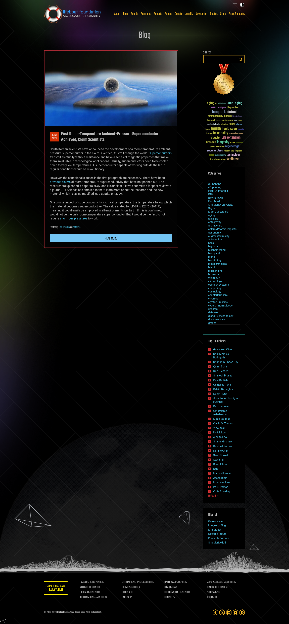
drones (212, 323)
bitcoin (228, 116)
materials (76, 227)
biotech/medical (217, 263)
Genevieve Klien (222, 349)
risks (232, 151)
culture (236, 120)
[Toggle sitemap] (235, 5)
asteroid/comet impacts (222, 229)
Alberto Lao (220, 437)
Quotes (214, 14)
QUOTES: (210, 597)
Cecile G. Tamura (223, 423)
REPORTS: (126, 592)
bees (211, 243)
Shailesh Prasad (222, 375)
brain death (211, 120)
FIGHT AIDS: (85, 592)
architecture (215, 225)
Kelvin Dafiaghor (223, 389)
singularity (238, 151)
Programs (146, 14)
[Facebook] (215, 612)
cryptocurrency (227, 120)
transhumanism (218, 159)
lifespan (211, 142)
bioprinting (214, 260)
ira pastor (215, 138)
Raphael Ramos (222, 446)
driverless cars (216, 319)
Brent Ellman (220, 464)
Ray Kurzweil (215, 197)
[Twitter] (222, 612)
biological (214, 253)
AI (216, 103)
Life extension (230, 137)
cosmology (214, 291)
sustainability (220, 155)
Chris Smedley (221, 491)
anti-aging (235, 103)
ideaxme (209, 134)
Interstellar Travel (236, 133)
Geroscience (215, 521)
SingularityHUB (217, 542)
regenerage (232, 146)
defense (213, 312)
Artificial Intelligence (218, 108)
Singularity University (220, 204)
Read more (111, 238)
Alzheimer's (222, 104)
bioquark (219, 112)
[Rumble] (242, 612)
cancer (219, 120)
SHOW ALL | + (213, 496)
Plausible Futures (218, 538)
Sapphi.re (97, 612)
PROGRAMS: (212, 592)
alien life (213, 218)
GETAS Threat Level (56, 588)
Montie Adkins (221, 482)
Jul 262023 (54, 137)
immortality (220, 133)
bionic (211, 256)
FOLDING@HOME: (171, 592)
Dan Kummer (221, 406)
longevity (223, 142)
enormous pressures (73, 218)
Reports (158, 14)
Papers (168, 14)
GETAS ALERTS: (213, 582)
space (211, 154)
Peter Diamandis (218, 190)
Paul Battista (220, 380)
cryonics (213, 298)
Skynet (212, 208)
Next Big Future (217, 533)
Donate (178, 14)
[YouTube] (235, 612)
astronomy (214, 232)
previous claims (60, 182)
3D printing (214, 184)
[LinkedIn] (228, 612)
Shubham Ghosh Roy (225, 362)
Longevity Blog (217, 525)
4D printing (214, 187)
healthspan (229, 129)
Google (208, 129)
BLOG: (124, 587)
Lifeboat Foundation (65, 612)
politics (212, 147)
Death (240, 120)
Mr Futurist (214, 529)
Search (240, 59)
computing (214, 288)
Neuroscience (239, 143)
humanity (241, 129)
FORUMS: (168, 597)
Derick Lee (219, 432)
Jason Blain (220, 478)
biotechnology (215, 116)
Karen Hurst (220, 393)
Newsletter (201, 14)
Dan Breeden (64, 227)
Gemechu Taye (222, 384)
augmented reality (218, 236)
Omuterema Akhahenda (220, 412)
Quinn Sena (220, 366)
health (216, 128)
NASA (232, 142)
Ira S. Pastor (220, 487)
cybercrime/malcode (220, 305)
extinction (224, 124)
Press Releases (237, 14)
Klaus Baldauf (221, 418)
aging (210, 103)
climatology (215, 281)
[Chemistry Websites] (224, 80)
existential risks (213, 124)
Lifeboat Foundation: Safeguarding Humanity (72, 14)
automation (215, 239)
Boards (134, 14)
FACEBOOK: (84, 582)
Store (223, 14)
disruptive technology (220, 316)
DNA (211, 194)
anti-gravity (214, 222)
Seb (215, 469)
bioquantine (232, 107)
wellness (233, 159)
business (213, 274)
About (117, 14)
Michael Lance (221, 473)
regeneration (215, 150)
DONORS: (168, 587)
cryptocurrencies (218, 302)
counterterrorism (218, 295)
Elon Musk (214, 201)
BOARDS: (210, 587)
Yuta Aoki (219, 428)
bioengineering (217, 250)
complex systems (218, 284)
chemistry (214, 277)
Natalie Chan (220, 450)
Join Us (189, 14)
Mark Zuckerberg (218, 211)
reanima (220, 146)
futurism (239, 124)
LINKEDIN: (168, 582)
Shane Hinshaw (222, 441)
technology (233, 155)
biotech (231, 112)
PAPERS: (125, 597)
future (232, 124)
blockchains (215, 270)
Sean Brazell (220, 455)
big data (213, 246)
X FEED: (83, 587)
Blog (125, 14)
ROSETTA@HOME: (87, 597)
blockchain (237, 116)
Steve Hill (218, 459)
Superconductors (160, 153)
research (227, 151)
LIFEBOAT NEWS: (129, 582)
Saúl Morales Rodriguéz (221, 355)
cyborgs (213, 308)
